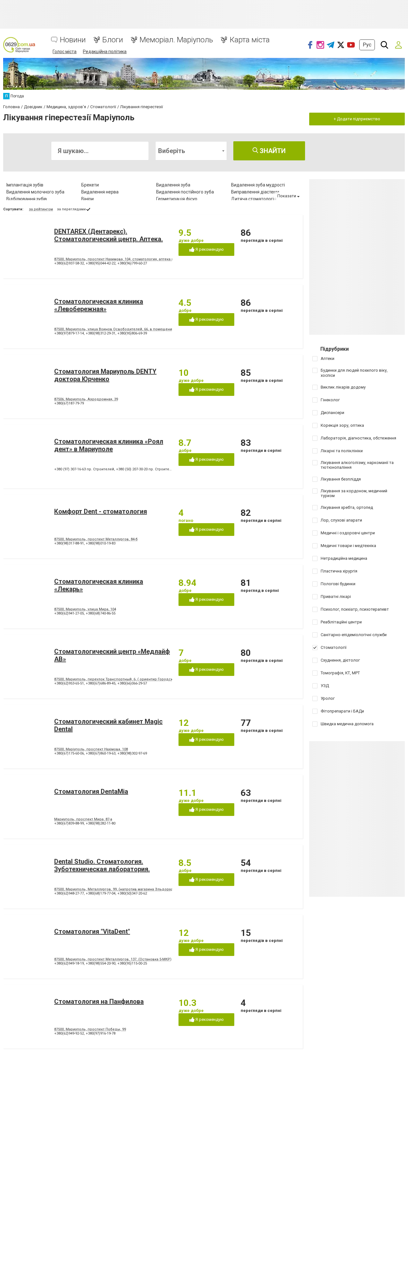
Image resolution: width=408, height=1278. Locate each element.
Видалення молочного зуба (35, 191)
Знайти (272, 151)
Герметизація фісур (176, 198)
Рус (367, 45)
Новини (73, 40)
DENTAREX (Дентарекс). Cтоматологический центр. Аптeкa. (108, 235)
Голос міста (64, 51)
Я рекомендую (209, 249)
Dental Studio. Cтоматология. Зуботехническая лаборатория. (102, 865)
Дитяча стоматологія (253, 198)
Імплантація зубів (24, 184)
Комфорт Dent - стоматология (100, 511)
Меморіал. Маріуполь (176, 40)
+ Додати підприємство (357, 118)
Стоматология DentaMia (91, 791)
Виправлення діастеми (255, 191)
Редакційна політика (105, 51)
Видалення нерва (100, 191)
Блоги (112, 40)
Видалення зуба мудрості (258, 184)
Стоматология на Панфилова (99, 1001)
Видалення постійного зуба (185, 191)
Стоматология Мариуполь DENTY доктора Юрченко (105, 375)
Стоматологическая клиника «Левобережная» (98, 305)
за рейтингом (41, 209)
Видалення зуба (173, 184)
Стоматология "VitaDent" (92, 931)
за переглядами (71, 209)
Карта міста (249, 40)
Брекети (90, 184)
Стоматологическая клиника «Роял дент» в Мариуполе (108, 445)
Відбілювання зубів (26, 198)
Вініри (87, 198)
